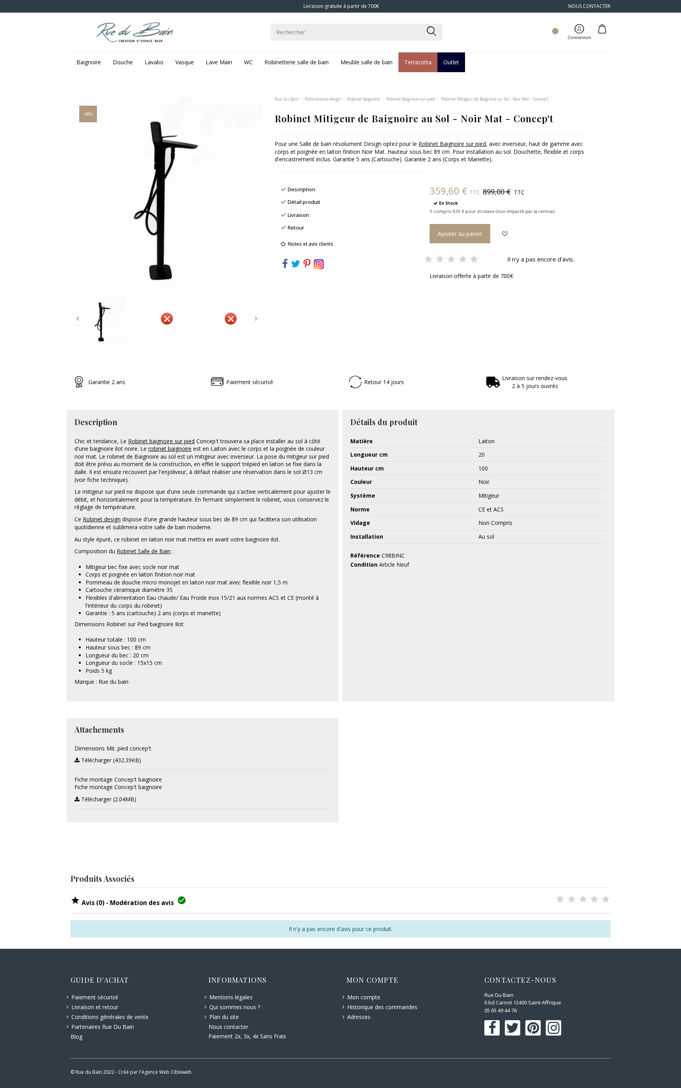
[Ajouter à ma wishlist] (505, 233)
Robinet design (102, 519)
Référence (365, 555)
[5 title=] (605, 900)
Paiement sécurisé (94, 997)
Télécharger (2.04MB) (108, 799)
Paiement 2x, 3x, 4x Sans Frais (247, 1036)
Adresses (358, 1017)
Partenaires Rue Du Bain (102, 1026)
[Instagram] (319, 263)
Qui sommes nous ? (234, 1007)
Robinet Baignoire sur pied (452, 143)
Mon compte (363, 997)
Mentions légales (231, 997)
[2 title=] (571, 900)
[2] (440, 260)
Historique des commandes (382, 1007)
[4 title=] (594, 900)
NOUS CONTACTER (589, 6)
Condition (364, 564)
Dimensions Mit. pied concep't (112, 748)
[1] (428, 260)
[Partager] (285, 265)
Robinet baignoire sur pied (161, 441)
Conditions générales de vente (110, 1017)
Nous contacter (228, 1026)
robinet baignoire (170, 448)
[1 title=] (560, 900)
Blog (76, 1036)
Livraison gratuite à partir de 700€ (340, 6)
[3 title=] (583, 900)
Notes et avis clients (310, 244)
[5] (474, 260)
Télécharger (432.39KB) (110, 760)
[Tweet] (295, 265)
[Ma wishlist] (546, 24)
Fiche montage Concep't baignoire (118, 779)
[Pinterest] (307, 265)
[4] (462, 260)
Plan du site (224, 1017)
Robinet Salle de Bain (144, 551)
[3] (451, 260)
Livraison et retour (94, 1007)
